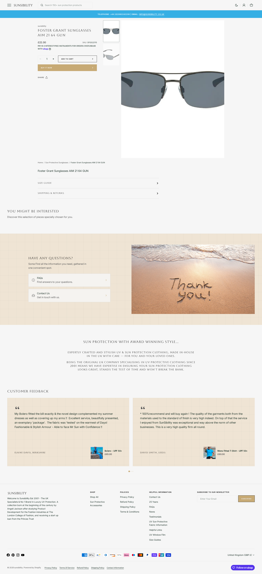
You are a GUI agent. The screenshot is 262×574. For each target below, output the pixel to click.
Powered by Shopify (32, 567)
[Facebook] (48, 85)
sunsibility (18, 567)
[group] (68, 432)
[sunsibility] (23, 5)
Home (40, 162)
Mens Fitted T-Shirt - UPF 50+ (232, 451)
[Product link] (97, 453)
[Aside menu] (10, 5)
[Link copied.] (60, 85)
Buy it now (46, 68)
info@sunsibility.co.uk (151, 14)
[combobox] (67, 5)
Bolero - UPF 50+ (113, 451)
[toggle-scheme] (236, 5)
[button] (244, 5)
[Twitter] (42, 85)
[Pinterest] (54, 85)
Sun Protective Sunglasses (56, 162)
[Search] (40, 5)
